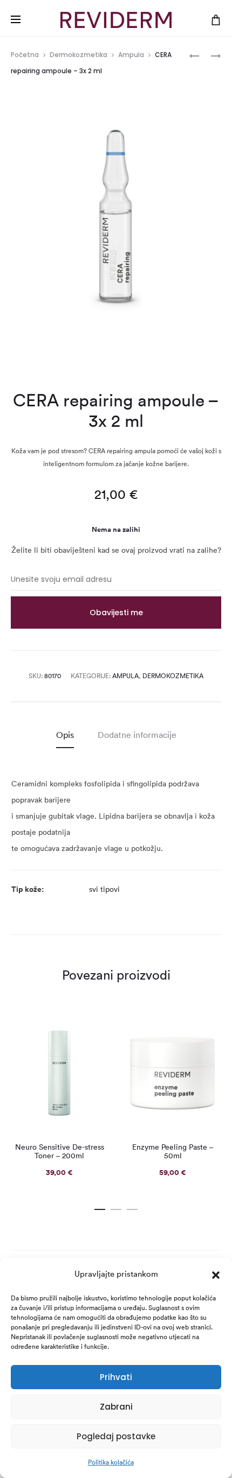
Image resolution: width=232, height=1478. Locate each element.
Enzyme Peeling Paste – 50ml (173, 1151)
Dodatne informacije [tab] (137, 734)
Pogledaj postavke (116, 1436)
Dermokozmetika (78, 54)
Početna (25, 54)
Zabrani (116, 1406)
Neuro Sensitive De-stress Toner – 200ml (59, 1151)
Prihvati (116, 1377)
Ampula (131, 54)
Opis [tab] (65, 734)
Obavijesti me (116, 612)
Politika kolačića (111, 1462)
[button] (215, 1274)
